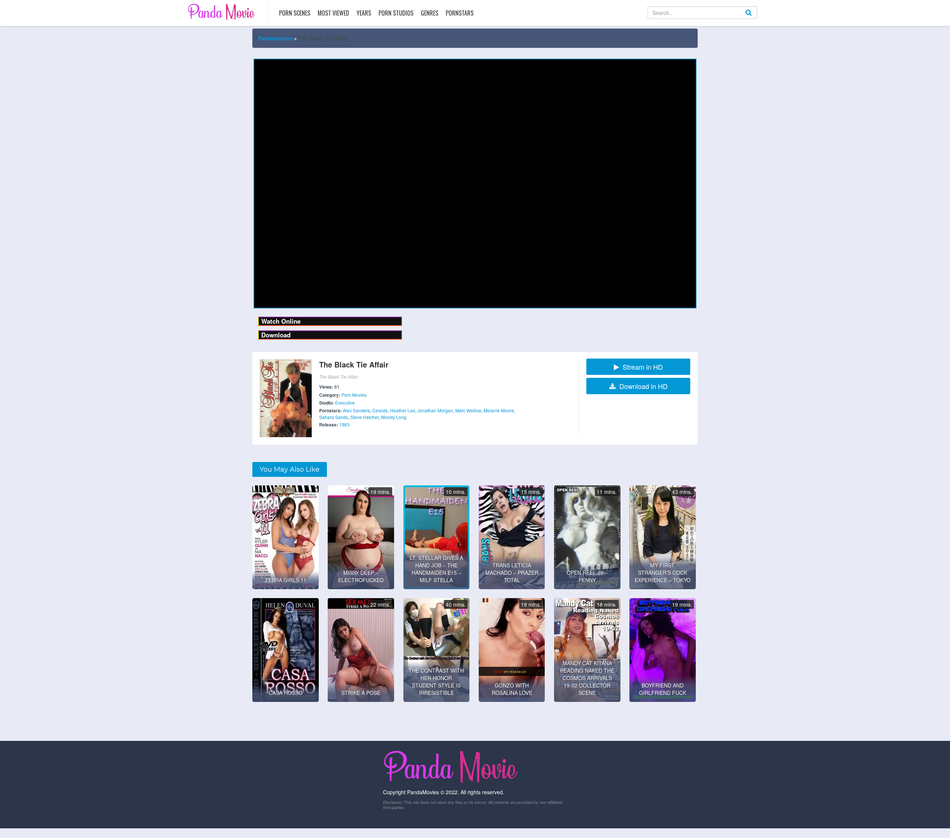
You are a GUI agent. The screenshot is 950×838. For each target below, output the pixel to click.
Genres (429, 13)
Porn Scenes (294, 13)
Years (364, 13)
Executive (345, 402)
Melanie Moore (499, 410)
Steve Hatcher (364, 417)
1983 (344, 424)
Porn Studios (396, 13)
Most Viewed (333, 13)
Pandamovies (275, 38)
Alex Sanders (356, 410)
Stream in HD (643, 367)
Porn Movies (354, 395)
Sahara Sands (333, 417)
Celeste (380, 410)
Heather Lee (402, 410)
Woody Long (393, 417)
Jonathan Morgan (435, 410)
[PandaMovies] (222, 12)
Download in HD (643, 386)
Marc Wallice (468, 410)
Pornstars (460, 13)
